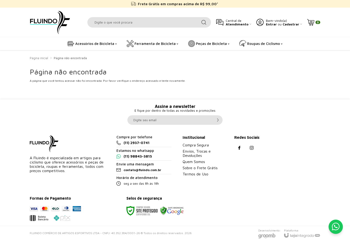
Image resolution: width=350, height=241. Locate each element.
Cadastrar (291, 24)
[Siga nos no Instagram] (252, 148)
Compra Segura (196, 145)
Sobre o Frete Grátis (200, 168)
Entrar (271, 24)
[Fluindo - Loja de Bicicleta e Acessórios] (50, 22)
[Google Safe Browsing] (172, 210)
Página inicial (39, 58)
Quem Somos (194, 161)
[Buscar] (203, 22)
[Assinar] (218, 120)
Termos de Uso (195, 174)
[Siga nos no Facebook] (239, 148)
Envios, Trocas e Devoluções (197, 153)
